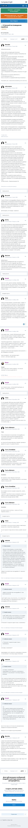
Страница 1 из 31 (14, 39)
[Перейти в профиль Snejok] (2, 279)
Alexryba (6, 32)
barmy (7, 220)
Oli (6, 142)
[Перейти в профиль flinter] (2, 363)
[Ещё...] (25, 45)
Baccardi (7, 195)
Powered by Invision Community (14, 825)
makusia (7, 540)
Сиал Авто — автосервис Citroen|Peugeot (14, 10)
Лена (6, 298)
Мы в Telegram (14, 21)
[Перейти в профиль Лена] (2, 299)
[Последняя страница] (26, 39)
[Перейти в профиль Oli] (2, 143)
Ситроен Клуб (6, 2)
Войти (14, 804)
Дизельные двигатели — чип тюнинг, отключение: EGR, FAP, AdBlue (14, 16)
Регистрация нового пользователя (14, 795)
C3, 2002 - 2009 (10, 34)
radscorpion (8, 86)
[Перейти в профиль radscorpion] (2, 87)
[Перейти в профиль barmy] (2, 220)
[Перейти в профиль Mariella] (2, 737)
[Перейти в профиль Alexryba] (2, 45)
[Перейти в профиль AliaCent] (2, 256)
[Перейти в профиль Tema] (2, 398)
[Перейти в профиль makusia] (2, 541)
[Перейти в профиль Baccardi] (2, 196)
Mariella (7, 736)
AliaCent (7, 255)
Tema (6, 398)
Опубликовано (11, 46)
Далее (22, 39)
